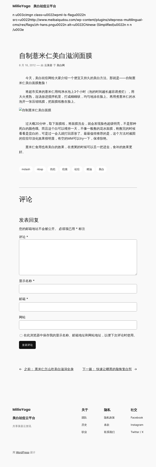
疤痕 (65, 169)
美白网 (61, 65)
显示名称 (27, 281)
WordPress (22, 452)
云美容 (48, 65)
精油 (89, 169)
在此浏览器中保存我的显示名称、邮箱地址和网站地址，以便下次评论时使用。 (80, 335)
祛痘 (77, 169)
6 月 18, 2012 (27, 65)
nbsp (40, 169)
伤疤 (52, 169)
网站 (22, 317)
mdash (26, 169)
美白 (101, 169)
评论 (23, 237)
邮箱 (23, 299)
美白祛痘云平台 (44, 6)
